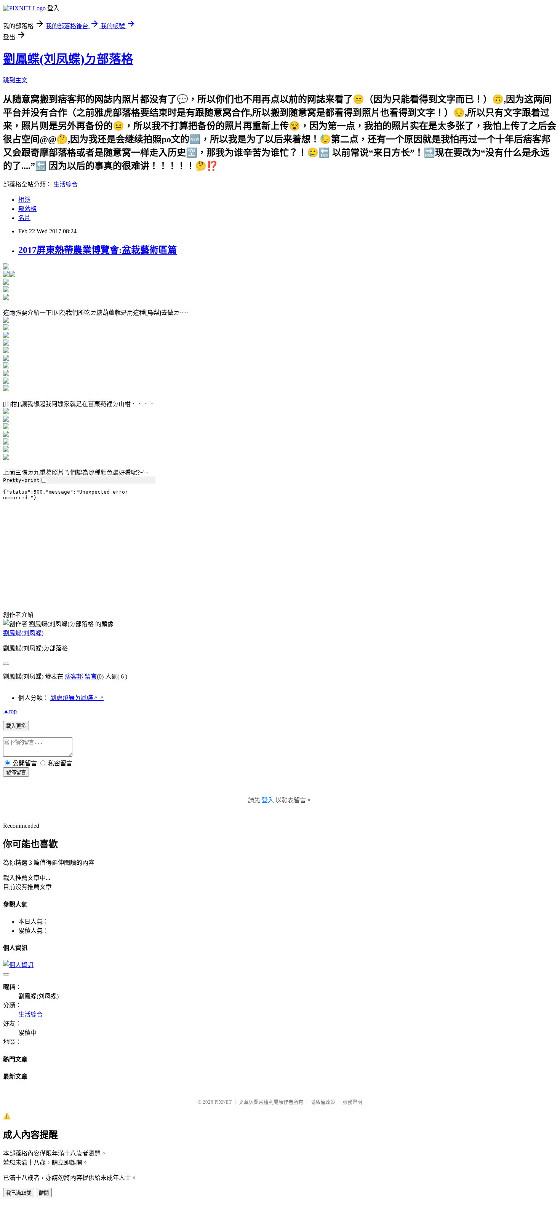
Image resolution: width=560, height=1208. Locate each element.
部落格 (27, 209)
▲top (10, 711)
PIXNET (223, 1102)
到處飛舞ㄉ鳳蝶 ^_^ (77, 698)
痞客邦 (74, 676)
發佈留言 (16, 772)
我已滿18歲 (18, 1193)
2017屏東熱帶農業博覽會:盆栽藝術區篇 (97, 250)
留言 (91, 676)
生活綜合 (65, 184)
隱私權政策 (322, 1102)
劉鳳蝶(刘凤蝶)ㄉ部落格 (68, 59)
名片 (24, 218)
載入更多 (16, 726)
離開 (44, 1193)
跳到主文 (15, 80)
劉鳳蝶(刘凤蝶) (23, 633)
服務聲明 (352, 1102)
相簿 (24, 199)
